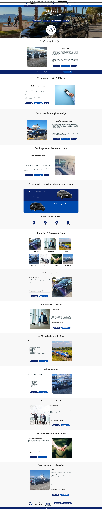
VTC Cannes (28, 5)
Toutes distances (36, 251)
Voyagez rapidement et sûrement (57, 322)
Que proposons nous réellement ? (34, 452)
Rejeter (64, 1)
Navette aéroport (51, 251)
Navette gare (66, 251)
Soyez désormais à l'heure (34, 356)
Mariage (56, 265)
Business (45, 265)
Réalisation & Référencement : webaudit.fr (64, 508)
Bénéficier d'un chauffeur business (57, 420)
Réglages (53, 1)
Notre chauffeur (39, 5)
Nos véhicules (50, 5)
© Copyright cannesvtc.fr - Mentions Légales (41, 508)
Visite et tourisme (68, 265)
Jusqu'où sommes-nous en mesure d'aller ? (37, 291)
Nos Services (60, 5)
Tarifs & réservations (72, 5)
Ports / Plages (34, 265)
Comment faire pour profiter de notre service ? (58, 489)
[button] (39, 291)
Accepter (60, 1)
